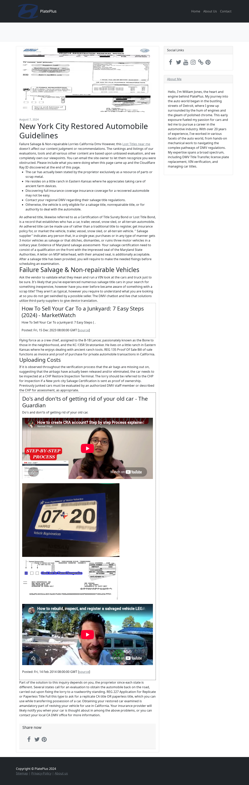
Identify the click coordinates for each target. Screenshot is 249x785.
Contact (225, 11)
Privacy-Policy (41, 773)
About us (61, 773)
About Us (210, 11)
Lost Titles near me (136, 144)
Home (195, 11)
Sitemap (22, 773)
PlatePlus (48, 11)
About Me (174, 79)
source (84, 330)
